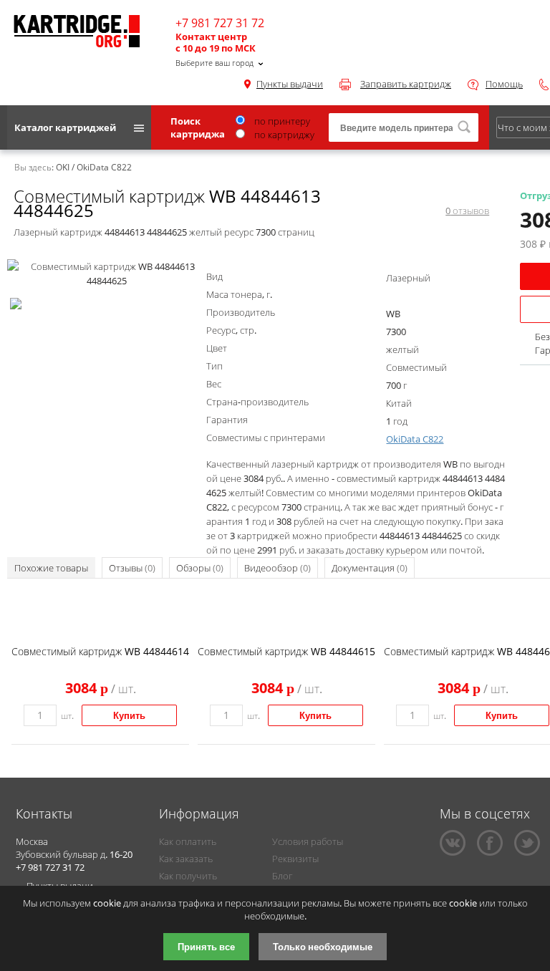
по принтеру (281, 121)
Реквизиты (295, 858)
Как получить (188, 875)
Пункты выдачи (289, 83)
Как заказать (186, 858)
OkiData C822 (414, 439)
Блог (282, 875)
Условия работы (307, 841)
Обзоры (199, 567)
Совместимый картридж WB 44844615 (286, 651)
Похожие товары (51, 567)
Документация (369, 567)
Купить (129, 715)
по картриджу (283, 134)
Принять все (206, 946)
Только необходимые (322, 946)
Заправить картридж (405, 83)
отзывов (467, 210)
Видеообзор (277, 567)
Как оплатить (187, 841)
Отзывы (132, 567)
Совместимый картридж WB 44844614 (100, 651)
